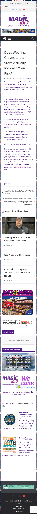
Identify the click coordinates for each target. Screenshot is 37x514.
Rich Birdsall (24, 416)
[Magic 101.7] (4, 38)
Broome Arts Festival (26, 438)
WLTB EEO (18, 506)
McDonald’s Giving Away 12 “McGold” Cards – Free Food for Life (17, 272)
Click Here (21, 395)
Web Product (19, 78)
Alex (22, 440)
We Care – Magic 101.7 (10, 403)
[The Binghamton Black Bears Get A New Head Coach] (18, 218)
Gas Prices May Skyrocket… (17, 255)
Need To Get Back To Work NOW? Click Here (19, 192)
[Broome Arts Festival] (10, 438)
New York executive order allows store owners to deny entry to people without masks (17, 202)
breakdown (20, 167)
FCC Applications (18, 511)
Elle (9, 184)
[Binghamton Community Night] (10, 413)
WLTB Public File (18, 509)
